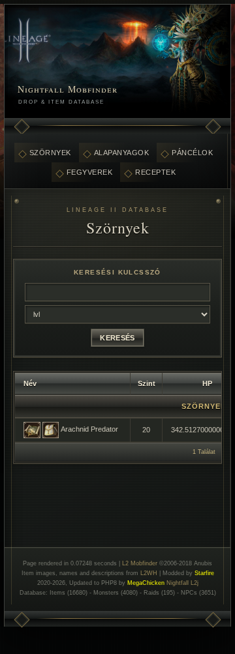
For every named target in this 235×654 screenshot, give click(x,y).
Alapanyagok (121, 152)
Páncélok (192, 152)
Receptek (155, 172)
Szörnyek (50, 152)
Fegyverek (90, 172)
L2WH (148, 573)
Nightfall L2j (182, 583)
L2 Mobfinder (139, 563)
